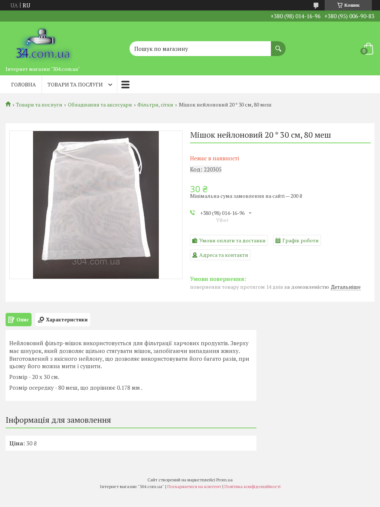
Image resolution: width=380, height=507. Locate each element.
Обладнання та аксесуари (100, 104)
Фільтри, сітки (155, 104)
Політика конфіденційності (253, 486)
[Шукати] (278, 44)
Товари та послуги (75, 84)
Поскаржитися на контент (194, 486)
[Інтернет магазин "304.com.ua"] (43, 42)
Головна (23, 84)
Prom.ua (224, 480)
